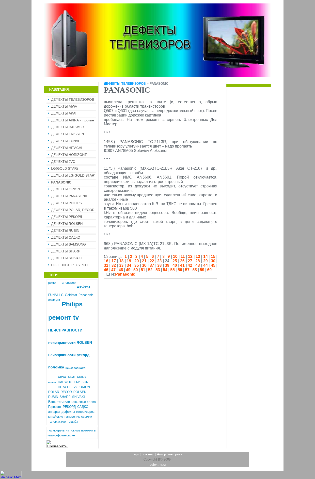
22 (152, 261)
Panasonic (86, 295)
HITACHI (64, 387)
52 (150, 270)
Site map (148, 454)
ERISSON (81, 382)
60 (209, 270)
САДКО (82, 407)
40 (175, 265)
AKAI (71, 377)
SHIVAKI (78, 397)
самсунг (54, 300)
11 (183, 256)
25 (175, 261)
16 (106, 261)
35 (136, 265)
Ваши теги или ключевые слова (72, 402)
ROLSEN (79, 392)
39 (167, 265)
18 (121, 261)
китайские (55, 416)
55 (172, 270)
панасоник (72, 416)
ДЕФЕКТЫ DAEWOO (67, 127)
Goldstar (71, 295)
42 (190, 265)
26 (182, 261)
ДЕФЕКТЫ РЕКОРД (66, 217)
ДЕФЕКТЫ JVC (63, 162)
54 (165, 270)
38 (159, 265)
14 (205, 256)
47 (113, 270)
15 (213, 256)
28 (197, 261)
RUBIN (53, 397)
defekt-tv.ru (158, 464)
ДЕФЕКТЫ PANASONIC (69, 196)
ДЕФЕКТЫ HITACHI (66, 148)
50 (135, 270)
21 (144, 261)
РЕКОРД (69, 407)
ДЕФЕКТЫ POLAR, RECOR (72, 210)
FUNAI (53, 295)
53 (158, 270)
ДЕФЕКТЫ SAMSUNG (68, 244)
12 (190, 256)
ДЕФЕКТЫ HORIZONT (69, 155)
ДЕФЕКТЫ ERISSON (67, 134)
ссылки (86, 416)
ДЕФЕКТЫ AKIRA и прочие (72, 120)
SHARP (65, 397)
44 (205, 265)
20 (136, 261)
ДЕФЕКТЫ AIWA (64, 106)
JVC (75, 387)
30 (213, 261)
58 (194, 270)
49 (128, 270)
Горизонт (54, 407)
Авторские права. (170, 454)
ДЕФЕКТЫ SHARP (65, 251)
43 (197, 265)
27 (190, 261)
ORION (84, 387)
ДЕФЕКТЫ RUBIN (65, 230)
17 (113, 261)
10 (175, 256)
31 (106, 265)
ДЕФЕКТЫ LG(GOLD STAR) (73, 175)
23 (159, 261)
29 (205, 261)
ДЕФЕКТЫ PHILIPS (66, 203)
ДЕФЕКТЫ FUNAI (65, 141)
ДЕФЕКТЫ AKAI (63, 113)
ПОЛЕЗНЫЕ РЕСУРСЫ (69, 265)
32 (113, 265)
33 (121, 265)
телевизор (68, 282)
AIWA (62, 377)
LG (61, 295)
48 (121, 270)
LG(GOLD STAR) (64, 168)
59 (202, 270)
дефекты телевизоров (78, 411)
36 (144, 265)
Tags (135, 454)
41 (182, 265)
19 (129, 261)
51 (143, 270)
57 (187, 270)
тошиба (72, 421)
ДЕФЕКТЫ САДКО (65, 237)
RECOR (66, 392)
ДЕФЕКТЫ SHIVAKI (66, 258)
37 (152, 265)
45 (213, 265)
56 (180, 270)
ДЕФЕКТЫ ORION (65, 189)
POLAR (53, 392)
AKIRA (82, 377)
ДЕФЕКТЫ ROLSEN (67, 224)
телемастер (57, 421)
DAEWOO (65, 382)
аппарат (54, 411)
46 (106, 270)
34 (129, 265)
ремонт (53, 282)
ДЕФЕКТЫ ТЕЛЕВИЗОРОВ (72, 99)
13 (198, 256)
